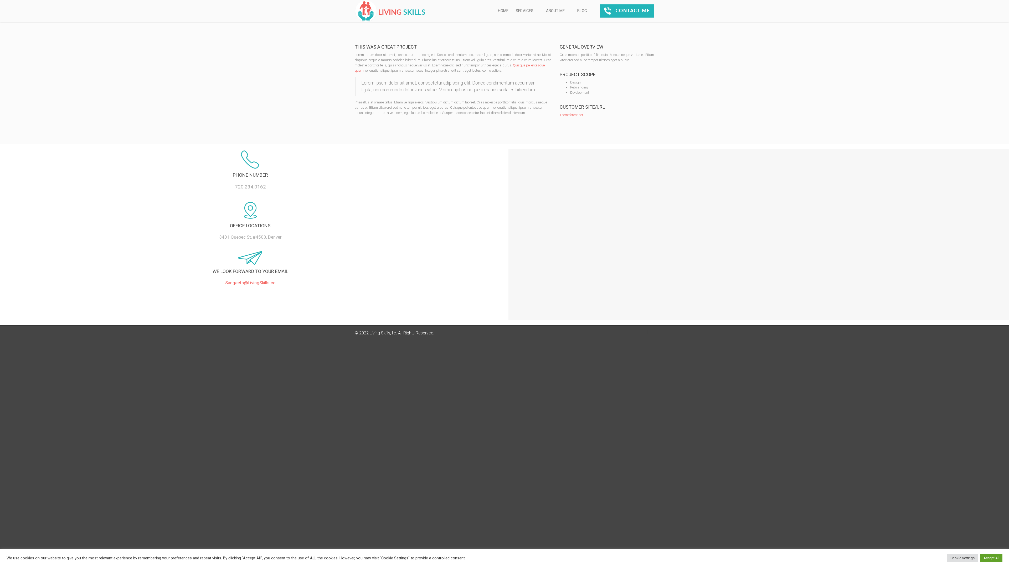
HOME (503, 10)
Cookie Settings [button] (962, 558)
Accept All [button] (991, 558)
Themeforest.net (571, 115)
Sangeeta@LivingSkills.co (250, 282)
